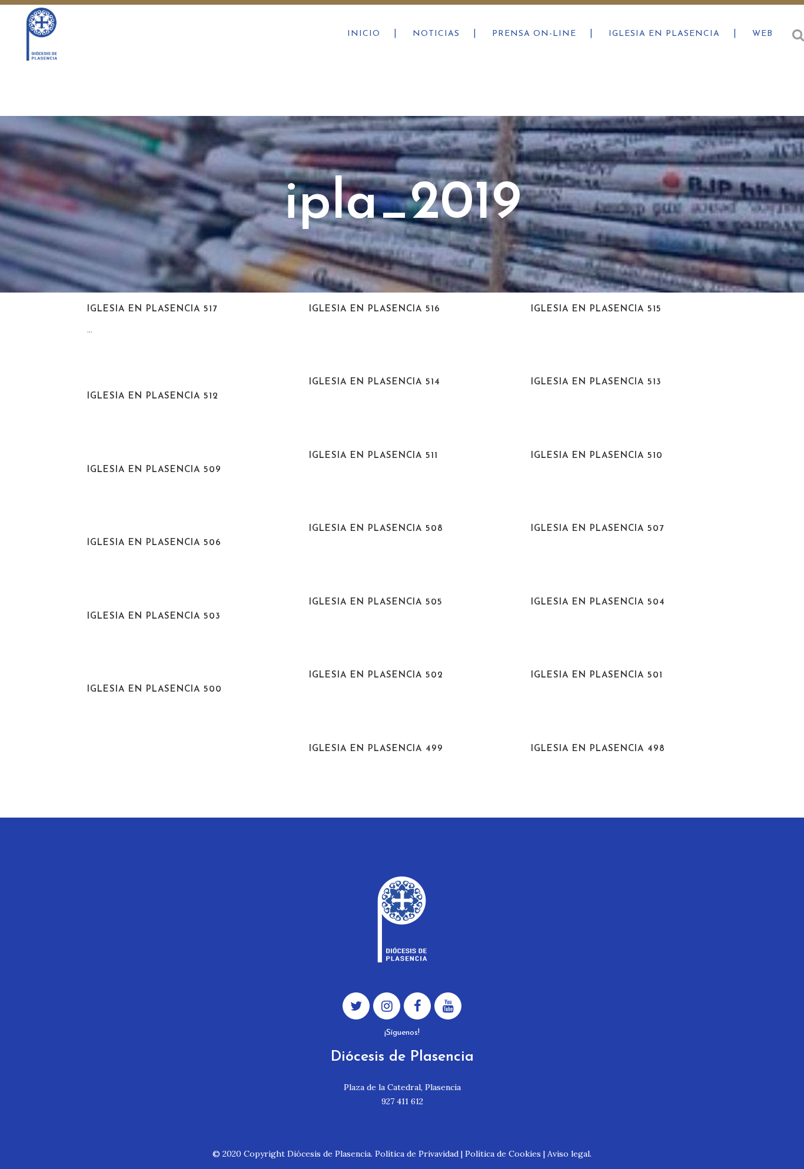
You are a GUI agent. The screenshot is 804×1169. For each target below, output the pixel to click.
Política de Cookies (503, 1153)
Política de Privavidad (417, 1153)
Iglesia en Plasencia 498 (598, 749)
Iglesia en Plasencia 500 (154, 689)
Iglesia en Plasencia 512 (152, 396)
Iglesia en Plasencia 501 (597, 675)
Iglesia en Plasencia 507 (597, 528)
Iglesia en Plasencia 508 (376, 528)
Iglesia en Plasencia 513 (596, 382)
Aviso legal (568, 1153)
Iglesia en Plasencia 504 (598, 602)
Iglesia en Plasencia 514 (374, 382)
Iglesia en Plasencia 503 (154, 616)
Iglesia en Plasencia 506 (154, 543)
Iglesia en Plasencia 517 (152, 309)
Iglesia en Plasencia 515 (596, 309)
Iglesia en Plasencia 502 (376, 675)
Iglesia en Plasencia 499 (376, 749)
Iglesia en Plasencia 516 (374, 309)
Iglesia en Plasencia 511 (373, 455)
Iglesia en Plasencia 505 (376, 602)
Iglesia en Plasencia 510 (597, 455)
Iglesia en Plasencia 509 (154, 470)
